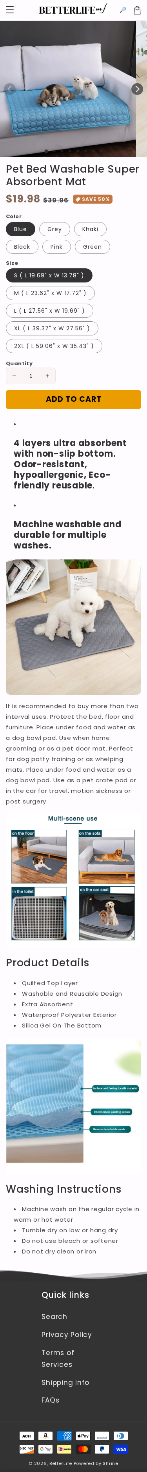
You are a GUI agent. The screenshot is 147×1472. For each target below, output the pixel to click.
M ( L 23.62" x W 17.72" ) (50, 293)
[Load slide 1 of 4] (70, 151)
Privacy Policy (67, 1334)
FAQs (50, 1400)
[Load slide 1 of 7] (93, 151)
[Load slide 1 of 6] (85, 151)
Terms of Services (58, 1359)
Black (22, 247)
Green (92, 247)
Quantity (19, 363)
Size (12, 263)
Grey (54, 229)
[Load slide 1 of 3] (62, 151)
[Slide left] (10, 89)
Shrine (110, 1463)
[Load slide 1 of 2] (54, 151)
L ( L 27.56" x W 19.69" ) (49, 311)
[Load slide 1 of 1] (46, 151)
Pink (57, 247)
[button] (123, 10)
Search (54, 1316)
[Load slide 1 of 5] (78, 151)
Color (14, 216)
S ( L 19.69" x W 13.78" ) (49, 275)
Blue (20, 229)
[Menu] (9, 10)
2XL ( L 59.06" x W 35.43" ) (54, 346)
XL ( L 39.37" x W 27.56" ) (52, 328)
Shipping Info (65, 1382)
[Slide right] (137, 89)
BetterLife (60, 1463)
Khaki (90, 229)
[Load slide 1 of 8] (101, 151)
